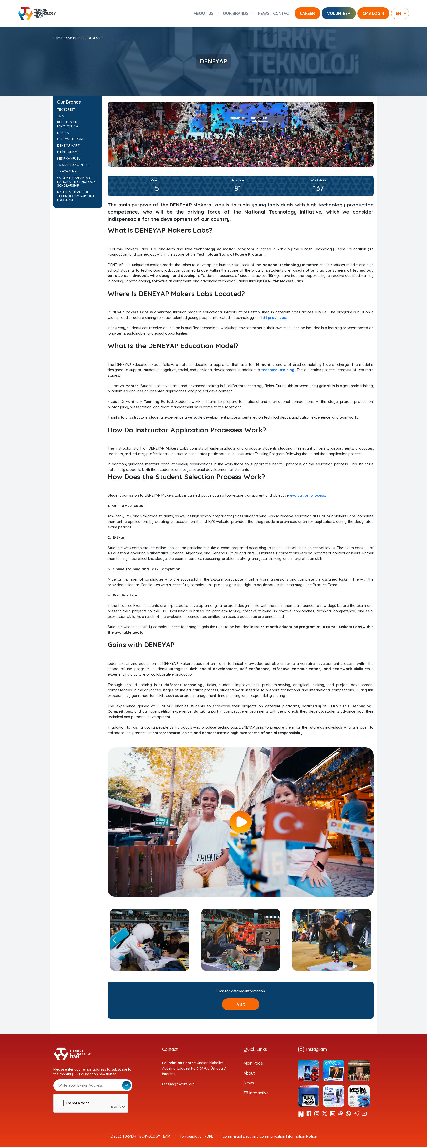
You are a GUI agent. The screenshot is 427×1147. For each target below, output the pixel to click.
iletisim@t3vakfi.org (178, 1084)
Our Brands (75, 38)
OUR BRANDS (236, 13)
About (249, 1073)
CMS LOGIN (373, 13)
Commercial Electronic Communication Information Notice (269, 1136)
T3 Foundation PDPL (196, 1136)
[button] (366, 940)
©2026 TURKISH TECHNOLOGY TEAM (140, 1136)
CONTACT (282, 13)
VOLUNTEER (338, 13)
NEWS (264, 13)
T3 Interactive (256, 1092)
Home (58, 38)
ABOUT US (204, 13)
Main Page (253, 1063)
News (249, 1082)
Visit (241, 1004)
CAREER (307, 13)
